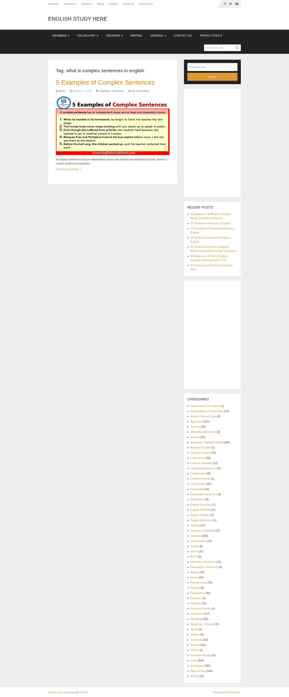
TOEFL (194, 650)
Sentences (118, 90)
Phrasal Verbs (198, 582)
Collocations (197, 458)
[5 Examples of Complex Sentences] (113, 125)
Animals (195, 437)
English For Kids (200, 509)
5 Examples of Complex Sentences (105, 82)
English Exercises (201, 504)
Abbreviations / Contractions (207, 411)
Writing (100, 4)
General (112, 4)
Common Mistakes (201, 463)
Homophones (198, 541)
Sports (194, 629)
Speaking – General (202, 624)
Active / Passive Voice (203, 416)
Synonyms (196, 639)
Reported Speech (200, 608)
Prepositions (197, 593)
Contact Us (128, 4)
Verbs (193, 660)
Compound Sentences (203, 468)
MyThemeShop (232, 692)
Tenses (194, 645)
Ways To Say (198, 671)
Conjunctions (198, 483)
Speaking (85, 4)
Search (237, 47)
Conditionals (197, 473)
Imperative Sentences (203, 561)
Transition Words (200, 655)
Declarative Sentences (203, 494)
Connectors (197, 489)
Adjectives (196, 421)
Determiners (197, 499)
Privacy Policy (146, 4)
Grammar (52, 4)
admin (62, 90)
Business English (200, 447)
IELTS (194, 556)
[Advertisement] (212, 142)
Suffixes (195, 634)
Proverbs (195, 603)
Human (194, 546)
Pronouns (196, 598)
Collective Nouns (200, 452)
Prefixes (195, 587)
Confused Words (200, 478)
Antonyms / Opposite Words (206, 442)
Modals (194, 572)
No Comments (140, 90)
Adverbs (195, 426)
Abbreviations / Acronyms (205, 406)
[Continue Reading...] (68, 169)
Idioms (194, 551)
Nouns (194, 577)
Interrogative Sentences (204, 567)
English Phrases (200, 515)
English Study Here (77, 18)
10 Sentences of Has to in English (210, 223)
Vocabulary (69, 4)
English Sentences (201, 520)
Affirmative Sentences (203, 432)
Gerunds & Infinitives (202, 530)
